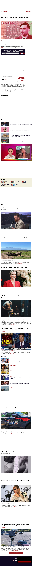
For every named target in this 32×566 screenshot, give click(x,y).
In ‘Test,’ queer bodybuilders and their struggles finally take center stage (20, 366)
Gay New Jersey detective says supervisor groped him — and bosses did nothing (20, 141)
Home (1, 14)
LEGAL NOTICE (16, 558)
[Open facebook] (13, 560)
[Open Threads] (16, 560)
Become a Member (21, 78)
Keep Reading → (3, 233)
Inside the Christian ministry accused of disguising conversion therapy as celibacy (16, 452)
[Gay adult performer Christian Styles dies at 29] (5, 360)
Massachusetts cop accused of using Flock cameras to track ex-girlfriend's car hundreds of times (15, 525)
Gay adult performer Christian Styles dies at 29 (16, 361)
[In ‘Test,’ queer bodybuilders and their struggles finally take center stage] (5, 366)
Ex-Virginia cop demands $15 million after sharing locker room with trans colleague (20, 389)
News (4, 14)
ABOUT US (5, 557)
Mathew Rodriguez (3, 527)
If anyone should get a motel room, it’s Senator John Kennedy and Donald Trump (19, 384)
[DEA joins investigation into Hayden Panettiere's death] (16, 278)
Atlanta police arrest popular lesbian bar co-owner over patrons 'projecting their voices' (14, 408)
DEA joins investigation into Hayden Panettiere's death (14, 267)
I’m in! (22, 53)
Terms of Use (25, 558)
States (11, 387)
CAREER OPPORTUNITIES (9, 557)
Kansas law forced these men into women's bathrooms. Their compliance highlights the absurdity (19, 372)
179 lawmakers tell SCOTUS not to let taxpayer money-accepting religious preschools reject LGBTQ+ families (20, 136)
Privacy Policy (20, 558)
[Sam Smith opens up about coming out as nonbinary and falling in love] (16, 220)
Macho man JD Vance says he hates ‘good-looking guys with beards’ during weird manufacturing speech (21, 124)
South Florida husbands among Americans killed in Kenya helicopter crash (15, 238)
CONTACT (3, 557)
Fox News (12, 350)
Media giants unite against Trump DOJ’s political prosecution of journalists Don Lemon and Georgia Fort (15, 481)
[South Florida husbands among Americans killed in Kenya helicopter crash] (16, 250)
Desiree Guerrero (3, 298)
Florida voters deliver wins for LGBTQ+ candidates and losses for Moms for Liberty (20, 378)
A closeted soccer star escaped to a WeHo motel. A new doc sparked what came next (15, 296)
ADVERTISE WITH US (15, 557)
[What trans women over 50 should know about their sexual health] (5, 129)
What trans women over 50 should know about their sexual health (19, 130)
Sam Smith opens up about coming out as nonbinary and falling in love (14, 208)
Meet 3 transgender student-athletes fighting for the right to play (7, 183)
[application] (16, 152)
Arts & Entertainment (13, 365)
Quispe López (3, 410)
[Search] (25, 11)
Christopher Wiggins (3, 240)
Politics (11, 370)
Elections (11, 376)
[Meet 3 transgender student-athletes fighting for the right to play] (3, 182)
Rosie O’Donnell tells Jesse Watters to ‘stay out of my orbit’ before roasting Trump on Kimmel (15, 329)
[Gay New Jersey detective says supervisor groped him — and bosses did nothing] (5, 140)
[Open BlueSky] (15, 560)
